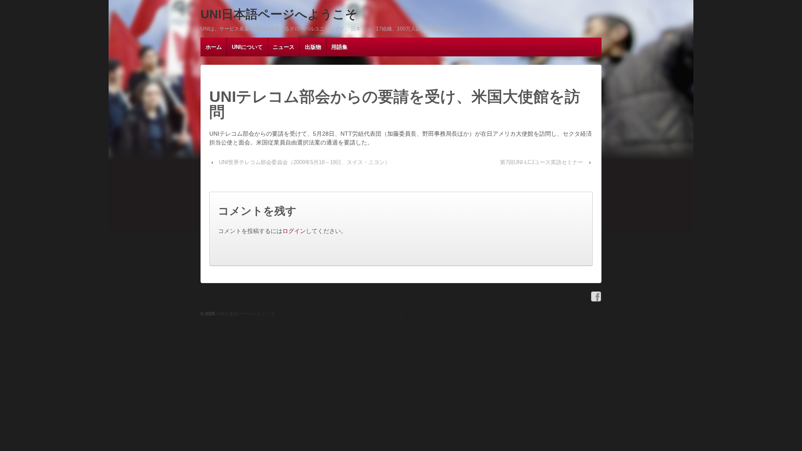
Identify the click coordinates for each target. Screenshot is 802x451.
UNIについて (247, 47)
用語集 (339, 47)
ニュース (283, 47)
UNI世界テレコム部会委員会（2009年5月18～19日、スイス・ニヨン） (304, 162)
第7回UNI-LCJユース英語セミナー (541, 162)
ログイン (294, 231)
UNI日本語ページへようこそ (279, 14)
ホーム (214, 47)
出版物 (313, 47)
